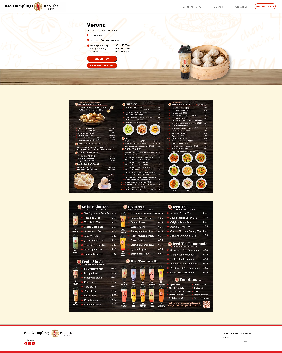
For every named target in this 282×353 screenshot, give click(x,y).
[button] (192, 6)
